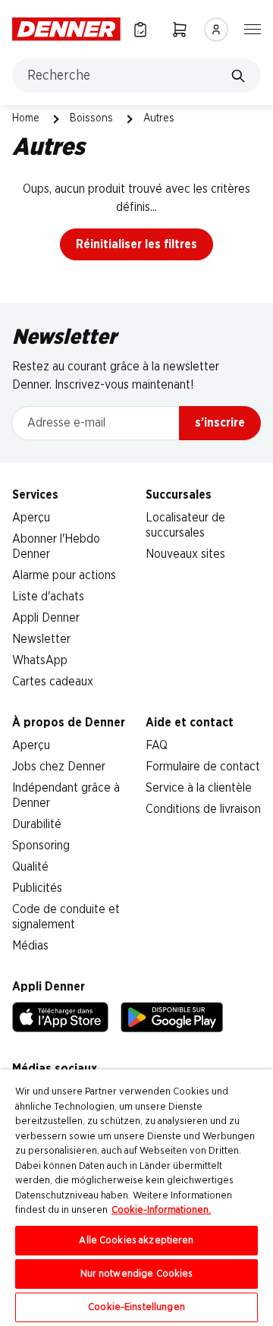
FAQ (157, 745)
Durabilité (36, 824)
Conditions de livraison (203, 809)
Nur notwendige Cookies (136, 1274)
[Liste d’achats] (140, 29)
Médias (30, 946)
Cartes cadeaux (52, 682)
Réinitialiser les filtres (136, 244)
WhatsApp (39, 660)
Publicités (37, 888)
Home (25, 118)
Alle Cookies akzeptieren (136, 1241)
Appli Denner (46, 618)
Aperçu (31, 518)
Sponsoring (41, 845)
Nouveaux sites (185, 554)
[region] (136, 1197)
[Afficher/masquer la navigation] (252, 28)
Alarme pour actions (64, 575)
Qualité (30, 867)
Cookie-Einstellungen (136, 1307)
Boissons (91, 118)
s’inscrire (220, 423)
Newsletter (41, 639)
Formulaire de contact (203, 767)
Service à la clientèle (199, 788)
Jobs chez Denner (58, 767)
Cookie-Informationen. (161, 1210)
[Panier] (180, 29)
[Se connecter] (216, 29)
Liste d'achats (48, 597)
